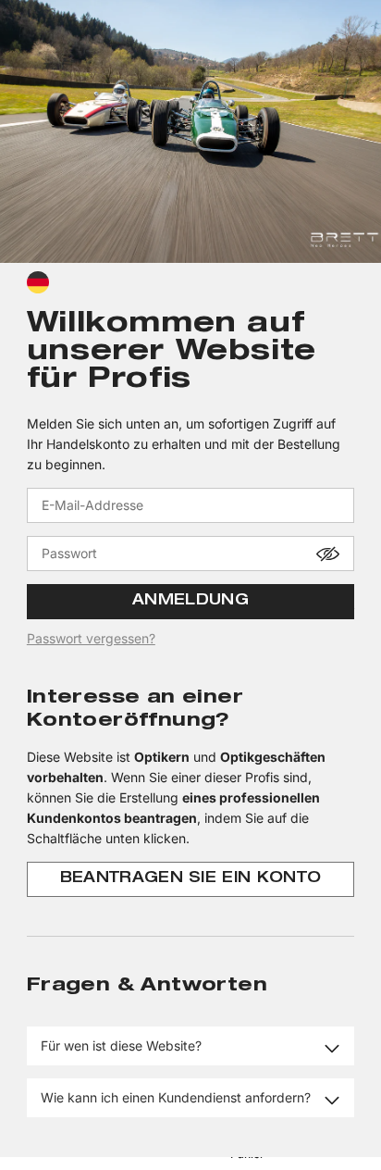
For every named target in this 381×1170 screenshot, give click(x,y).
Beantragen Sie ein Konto (191, 879)
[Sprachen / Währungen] (38, 282)
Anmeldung (190, 601)
